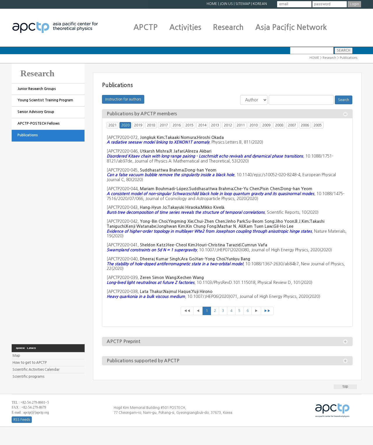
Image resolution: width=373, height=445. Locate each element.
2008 (279, 125)
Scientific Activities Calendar (36, 369)
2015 (189, 125)
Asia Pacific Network (291, 27)
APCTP (145, 27)
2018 (151, 125)
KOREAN (260, 4)
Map (16, 355)
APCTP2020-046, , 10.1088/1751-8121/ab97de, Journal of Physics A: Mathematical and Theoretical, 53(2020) (220, 156)
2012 (228, 125)
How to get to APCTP (30, 362)
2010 (253, 125)
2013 (215, 125)
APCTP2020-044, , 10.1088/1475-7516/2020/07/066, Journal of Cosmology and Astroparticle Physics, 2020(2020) (225, 194)
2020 (125, 125)
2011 (241, 125)
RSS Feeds (21, 419)
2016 (177, 125)
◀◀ (187, 310)
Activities (185, 27)
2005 (318, 125)
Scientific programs (28, 376)
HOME (212, 4)
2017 (164, 125)
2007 (292, 125)
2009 (266, 125)
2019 (138, 125)
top (345, 386)
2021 (112, 125)
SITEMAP (242, 4)
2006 (305, 125)
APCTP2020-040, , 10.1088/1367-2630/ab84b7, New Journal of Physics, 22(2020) (226, 264)
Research (228, 27)
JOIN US (226, 4)
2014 (202, 125)
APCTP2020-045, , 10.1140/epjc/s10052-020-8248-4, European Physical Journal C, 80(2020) (221, 175)
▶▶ (267, 310)
